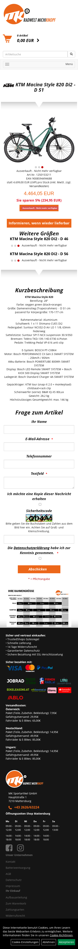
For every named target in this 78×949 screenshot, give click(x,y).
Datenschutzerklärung (32, 548)
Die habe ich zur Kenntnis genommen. (39, 550)
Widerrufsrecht (15, 915)
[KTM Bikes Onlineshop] (39, 14)
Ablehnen (49, 942)
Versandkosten (38, 186)
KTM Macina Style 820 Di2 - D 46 (39, 238)
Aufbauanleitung (16, 897)
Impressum (13, 886)
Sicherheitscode (39, 510)
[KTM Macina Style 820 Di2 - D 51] (39, 140)
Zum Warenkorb (16, 903)
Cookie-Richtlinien (61, 935)
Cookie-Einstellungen (25, 942)
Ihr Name (39, 421)
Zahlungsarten (15, 909)
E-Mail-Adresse (37, 439)
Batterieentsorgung (18, 868)
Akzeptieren (66, 942)
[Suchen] (71, 54)
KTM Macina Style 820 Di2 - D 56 (39, 253)
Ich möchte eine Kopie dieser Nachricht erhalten (39, 496)
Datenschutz (14, 880)
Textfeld (37, 473)
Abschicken (38, 569)
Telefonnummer (39, 456)
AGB (8, 874)
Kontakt (10, 861)
